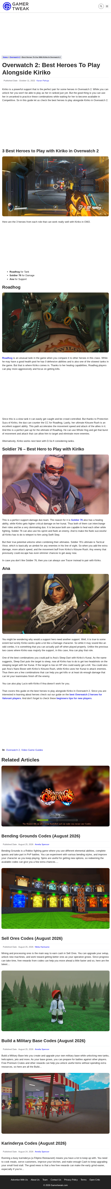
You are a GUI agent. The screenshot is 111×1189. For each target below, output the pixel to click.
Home (5, 57)
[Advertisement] (55, 33)
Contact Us (56, 1179)
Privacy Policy (71, 1179)
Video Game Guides (32, 750)
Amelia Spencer (42, 844)
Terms (84, 1179)
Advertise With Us (19, 1179)
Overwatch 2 (15, 57)
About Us (35, 1179)
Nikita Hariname (42, 947)
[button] (101, 6)
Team (45, 1179)
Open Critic (94, 1179)
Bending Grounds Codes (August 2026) (40, 836)
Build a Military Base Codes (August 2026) (43, 1040)
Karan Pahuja (43, 80)
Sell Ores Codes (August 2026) (32, 938)
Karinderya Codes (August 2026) (33, 1143)
